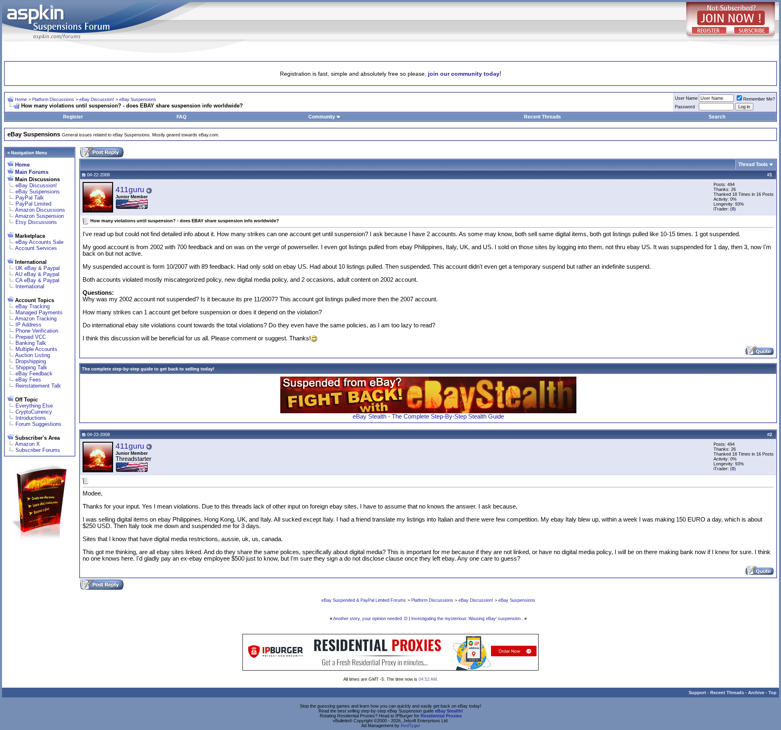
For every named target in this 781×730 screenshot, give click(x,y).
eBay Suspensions (137, 99)
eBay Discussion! (96, 99)
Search (717, 117)
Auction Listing (32, 355)
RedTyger (410, 725)
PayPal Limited (33, 204)
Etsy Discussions (36, 222)
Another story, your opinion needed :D (370, 618)
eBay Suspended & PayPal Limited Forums (363, 600)
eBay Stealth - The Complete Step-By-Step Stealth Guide (428, 416)
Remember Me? (759, 98)
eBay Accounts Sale (39, 242)
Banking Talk (30, 343)
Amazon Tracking (36, 319)
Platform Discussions (53, 99)
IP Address (28, 325)
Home (21, 99)
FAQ (181, 117)
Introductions (30, 418)
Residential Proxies (441, 715)
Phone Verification (36, 331)
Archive (756, 692)
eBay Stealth (448, 710)
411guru (130, 189)
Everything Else (34, 406)
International (29, 286)
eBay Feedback (33, 373)
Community (321, 117)
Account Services (36, 248)
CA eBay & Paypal (37, 280)
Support (697, 692)
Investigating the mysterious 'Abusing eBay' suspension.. (467, 618)
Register (73, 117)
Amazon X (27, 444)
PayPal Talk (29, 198)
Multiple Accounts (36, 349)
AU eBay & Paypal (37, 274)
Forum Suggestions (38, 424)
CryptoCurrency (33, 412)
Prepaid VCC (30, 337)
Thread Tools (753, 164)
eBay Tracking (32, 306)
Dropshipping (30, 361)
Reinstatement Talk (38, 386)
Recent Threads (542, 117)
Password (685, 106)
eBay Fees (28, 380)
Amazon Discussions (40, 210)
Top (772, 692)
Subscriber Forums (37, 450)
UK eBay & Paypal (37, 268)
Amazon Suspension (39, 216)
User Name (686, 98)
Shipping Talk (31, 367)
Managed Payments (39, 312)
